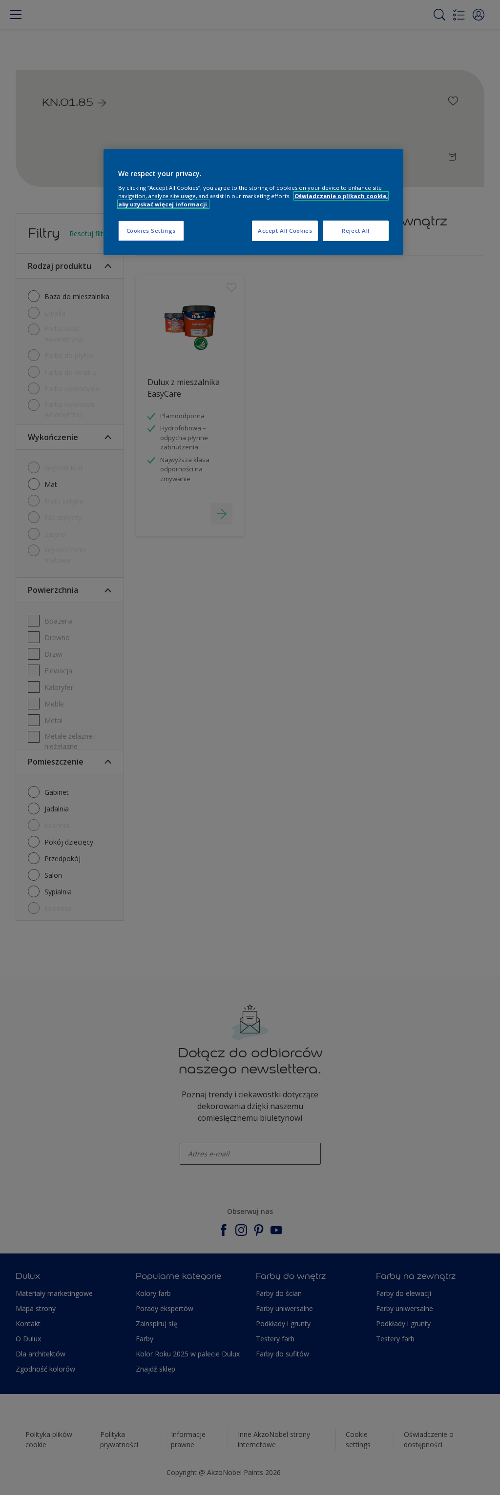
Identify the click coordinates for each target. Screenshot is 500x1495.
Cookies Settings (151, 230)
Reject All (356, 230)
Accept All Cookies (285, 230)
